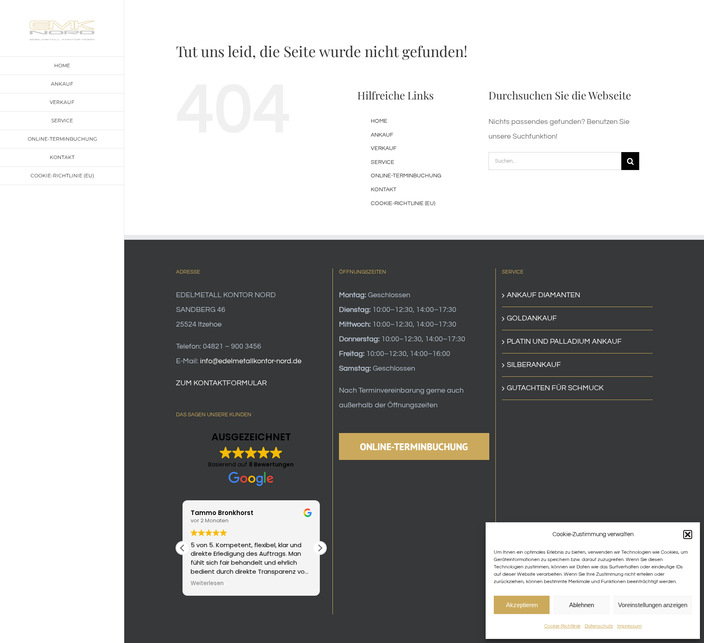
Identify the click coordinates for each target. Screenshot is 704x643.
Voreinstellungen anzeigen (652, 604)
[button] (688, 534)
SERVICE (382, 162)
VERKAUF (383, 148)
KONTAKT (383, 189)
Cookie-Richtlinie (562, 626)
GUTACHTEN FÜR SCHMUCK (555, 388)
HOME (379, 121)
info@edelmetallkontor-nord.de (250, 361)
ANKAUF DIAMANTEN (543, 295)
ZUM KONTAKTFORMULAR (221, 383)
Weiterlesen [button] (207, 583)
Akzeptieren (522, 604)
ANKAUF (382, 135)
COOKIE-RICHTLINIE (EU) (403, 203)
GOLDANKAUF (532, 318)
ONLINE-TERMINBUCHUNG (406, 176)
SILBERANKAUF (534, 365)
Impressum (629, 626)
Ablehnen (581, 604)
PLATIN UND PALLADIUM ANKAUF (564, 341)
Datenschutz (599, 626)
